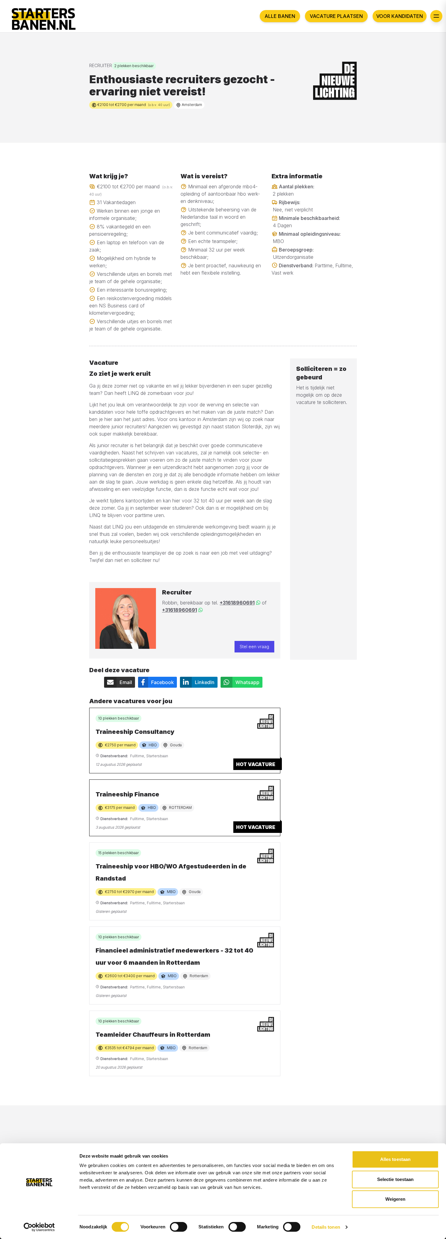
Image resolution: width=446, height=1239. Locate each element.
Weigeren (395, 1199)
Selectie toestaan (395, 1179)
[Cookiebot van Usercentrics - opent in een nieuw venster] (39, 1227)
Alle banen (280, 16)
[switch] (178, 1227)
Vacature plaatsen (336, 16)
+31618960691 (237, 603)
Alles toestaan (395, 1159)
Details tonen (326, 1227)
